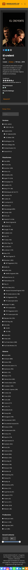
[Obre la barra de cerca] (21, 4)
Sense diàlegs (9, 145)
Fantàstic (8, 444)
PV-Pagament (11, 297)
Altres (7, 171)
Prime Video (9, 287)
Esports (8, 437)
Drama (11, 62)
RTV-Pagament (12, 311)
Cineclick (8, 195)
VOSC (8, 124)
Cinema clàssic (10, 383)
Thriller (8, 505)
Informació (17, 559)
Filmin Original (11, 222)
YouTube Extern (10, 342)
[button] (4, 50)
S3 (8, 328)
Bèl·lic (7, 372)
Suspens (8, 495)
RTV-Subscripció (12, 314)
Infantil (8, 454)
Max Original (10, 256)
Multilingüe (9, 141)
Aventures (8, 369)
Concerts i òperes (11, 389)
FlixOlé (7, 226)
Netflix (7, 270)
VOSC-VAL (9, 127)
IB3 (6, 236)
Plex (6, 284)
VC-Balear (10, 137)
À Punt (7, 165)
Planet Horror (9, 277)
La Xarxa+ (8, 250)
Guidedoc (8, 233)
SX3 (6, 325)
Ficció (7, 447)
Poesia (7, 478)
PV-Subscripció (12, 301)
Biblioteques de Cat (11, 192)
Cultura (8, 403)
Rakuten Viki (9, 318)
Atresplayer (8, 182)
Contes (7, 393)
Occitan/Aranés (10, 148)
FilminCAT (9, 219)
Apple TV (8, 178)
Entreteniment (9, 430)
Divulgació (8, 417)
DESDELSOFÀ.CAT (13, 555)
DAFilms (7, 206)
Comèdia (8, 386)
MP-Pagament (11, 263)
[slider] (3, 542)
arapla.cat (7, 562)
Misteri (8, 458)
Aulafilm (7, 185)
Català (8, 131)
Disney (7, 413)
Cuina (7, 400)
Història (8, 451)
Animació (8, 359)
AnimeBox (8, 175)
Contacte (10, 559)
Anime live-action (10, 365)
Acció (7, 355)
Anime (7, 362)
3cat (7, 161)
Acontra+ (8, 168)
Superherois (9, 492)
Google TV (8, 229)
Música (8, 464)
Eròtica (7, 434)
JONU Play (8, 243)
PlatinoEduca (9, 281)
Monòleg (7, 461)
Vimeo (7, 339)
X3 (8, 331)
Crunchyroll (8, 202)
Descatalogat (9, 209)
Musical (8, 468)
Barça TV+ (8, 188)
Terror (7, 502)
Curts (7, 406)
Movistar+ (8, 260)
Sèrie (7, 522)
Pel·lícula (8, 519)
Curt (7, 529)
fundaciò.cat (16, 560)
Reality (7, 481)
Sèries (7, 488)
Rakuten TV (9, 304)
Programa (8, 525)
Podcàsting (8, 475)
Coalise (7, 199)
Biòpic (7, 376)
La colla (7, 246)
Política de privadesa (18, 557)
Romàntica (9, 485)
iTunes (7, 240)
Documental (9, 420)
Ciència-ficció (9, 379)
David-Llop (20, 564)
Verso (7, 335)
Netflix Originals (12, 273)
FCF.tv (6, 216)
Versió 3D (8, 151)
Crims (7, 396)
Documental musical (11, 423)
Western (8, 509)
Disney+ (7, 212)
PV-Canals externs (13, 294)
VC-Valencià (11, 134)
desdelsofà (8, 410)
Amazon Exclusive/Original (15, 290)
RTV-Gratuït (10, 307)
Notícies (7, 471)
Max (7, 253)
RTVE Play (8, 321)
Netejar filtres (6, 109)
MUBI (6, 267)
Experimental (9, 441)
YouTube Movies (10, 345)
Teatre (7, 498)
